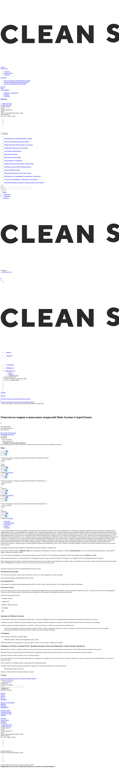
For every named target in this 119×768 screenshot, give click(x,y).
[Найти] (4, 190)
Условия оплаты (5, 710)
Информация (4, 707)
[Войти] (1, 276)
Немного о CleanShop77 (11, 93)
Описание (7, 521)
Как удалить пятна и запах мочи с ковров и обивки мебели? (18, 678)
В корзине (10, 472)
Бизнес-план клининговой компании (15, 84)
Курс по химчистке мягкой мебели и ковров (17, 80)
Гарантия (7, 74)
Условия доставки (6, 712)
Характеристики (9, 523)
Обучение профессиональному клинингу (16, 82)
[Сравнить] (4, 454)
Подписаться (4, 688)
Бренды (3, 696)
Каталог (3, 693)
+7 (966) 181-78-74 (6, 103)
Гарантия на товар (6, 713)
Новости (6, 94)
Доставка (7, 71)
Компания (4, 699)
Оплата (6, 526)
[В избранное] (4, 451)
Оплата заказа (8, 73)
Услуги (3, 698)
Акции (3, 695)
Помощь (3, 715)
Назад (10, 372)
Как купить (7, 524)
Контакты (7, 96)
